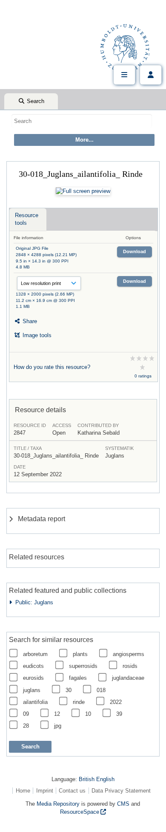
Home (23, 790)
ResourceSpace (79, 812)
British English (96, 779)
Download (134, 251)
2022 (116, 702)
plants (80, 654)
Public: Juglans (32, 602)
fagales (78, 678)
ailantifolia (35, 702)
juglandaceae (128, 678)
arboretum (35, 654)
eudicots (33, 666)
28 (26, 726)
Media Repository (58, 804)
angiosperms (128, 654)
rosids (130, 666)
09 (26, 714)
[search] (81, 121)
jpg (57, 726)
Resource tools (26, 219)
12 (57, 714)
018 (101, 690)
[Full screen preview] (83, 191)
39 (119, 714)
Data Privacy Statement (121, 790)
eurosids (33, 678)
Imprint (44, 790)
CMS (123, 804)
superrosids (83, 666)
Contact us (72, 790)
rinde (79, 702)
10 (88, 714)
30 (69, 690)
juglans (31, 690)
